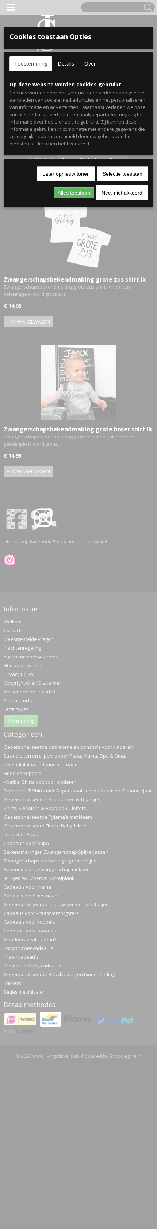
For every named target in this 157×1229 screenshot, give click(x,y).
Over (90, 63)
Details (66, 63)
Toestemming (30, 63)
